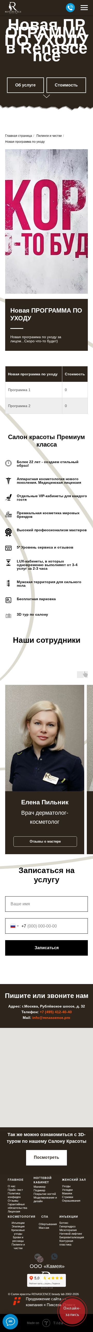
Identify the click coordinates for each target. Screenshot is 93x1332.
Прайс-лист (15, 1197)
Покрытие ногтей (45, 1201)
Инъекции (18, 1230)
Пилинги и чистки (49, 143)
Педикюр (39, 1198)
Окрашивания (71, 1208)
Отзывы (13, 1208)
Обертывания (48, 1231)
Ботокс (63, 1230)
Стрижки (67, 1204)
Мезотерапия (68, 1237)
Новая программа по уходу (25, 149)
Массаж (44, 1235)
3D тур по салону (32, 622)
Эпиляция (18, 1234)
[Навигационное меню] (84, 7)
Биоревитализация (71, 1245)
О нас (12, 1193)
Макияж (67, 1201)
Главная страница (18, 143)
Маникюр (39, 1194)
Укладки (67, 1197)
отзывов (65, 555)
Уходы (66, 1193)
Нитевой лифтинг (70, 1241)
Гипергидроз (67, 1234)
